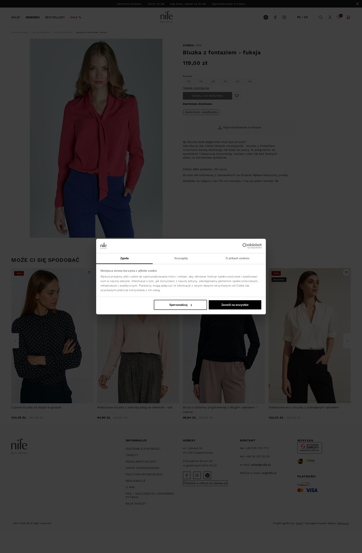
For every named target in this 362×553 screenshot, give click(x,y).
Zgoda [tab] (124, 258)
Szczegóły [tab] (181, 258)
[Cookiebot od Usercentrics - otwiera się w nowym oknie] (245, 246)
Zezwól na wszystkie (234, 304)
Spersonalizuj (178, 304)
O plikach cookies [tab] (237, 258)
